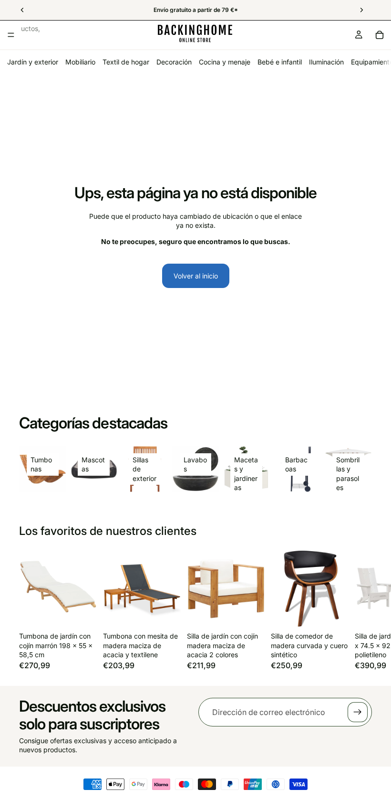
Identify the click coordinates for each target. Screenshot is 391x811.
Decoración (174, 62)
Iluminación (326, 62)
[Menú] (11, 35)
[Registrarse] (358, 712)
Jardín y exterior (32, 62)
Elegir (258, 613)
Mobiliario (80, 62)
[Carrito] (379, 34)
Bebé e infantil (279, 62)
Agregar (90, 613)
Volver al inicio (196, 276)
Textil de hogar (126, 62)
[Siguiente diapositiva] (361, 609)
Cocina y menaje (224, 62)
